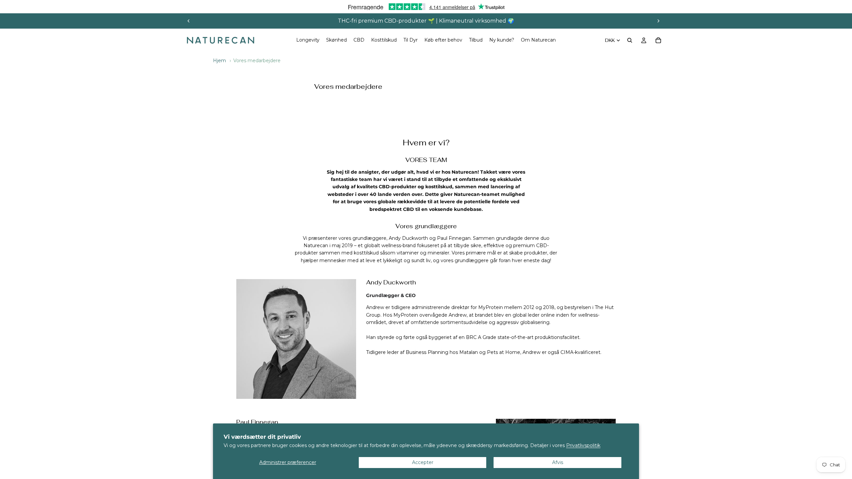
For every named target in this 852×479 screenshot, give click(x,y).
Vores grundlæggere (426, 226)
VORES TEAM (426, 160)
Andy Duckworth (391, 282)
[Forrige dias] (188, 21)
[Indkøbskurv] (658, 40)
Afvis (557, 462)
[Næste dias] (658, 21)
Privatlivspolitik (583, 445)
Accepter (422, 462)
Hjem (219, 61)
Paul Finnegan (257, 422)
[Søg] (629, 40)
